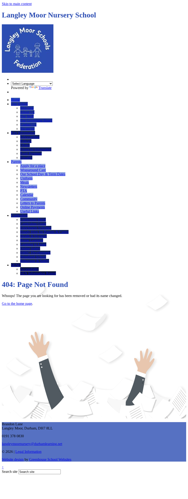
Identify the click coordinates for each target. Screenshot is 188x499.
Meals (24, 182)
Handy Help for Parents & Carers (44, 232)
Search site (9, 472)
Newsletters (28, 186)
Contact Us (28, 124)
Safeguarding (29, 137)
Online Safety (30, 248)
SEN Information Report (38, 273)
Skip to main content (17, 4)
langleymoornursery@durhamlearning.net (32, 444)
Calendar (26, 195)
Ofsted (25, 145)
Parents (16, 162)
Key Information (23, 133)
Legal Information (28, 452)
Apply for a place (32, 166)
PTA (23, 191)
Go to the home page (17, 304)
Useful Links (29, 211)
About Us (27, 112)
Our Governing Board (36, 120)
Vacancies (27, 129)
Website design (13, 459)
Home (15, 100)
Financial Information (35, 149)
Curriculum (19, 215)
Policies (25, 141)
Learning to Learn (33, 244)
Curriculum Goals (33, 224)
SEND (16, 265)
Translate (45, 88)
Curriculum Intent (33, 219)
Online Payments (32, 207)
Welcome (27, 108)
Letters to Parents (32, 203)
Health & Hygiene (33, 236)
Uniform (26, 178)
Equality (26, 158)
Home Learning (31, 240)
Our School (19, 104)
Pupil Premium (31, 153)
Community (28, 199)
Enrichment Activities (35, 228)
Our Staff (27, 116)
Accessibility (29, 269)
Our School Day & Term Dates (42, 174)
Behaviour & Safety (34, 261)
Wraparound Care (33, 170)
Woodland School (33, 257)
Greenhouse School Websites (50, 459)
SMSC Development (35, 253)
